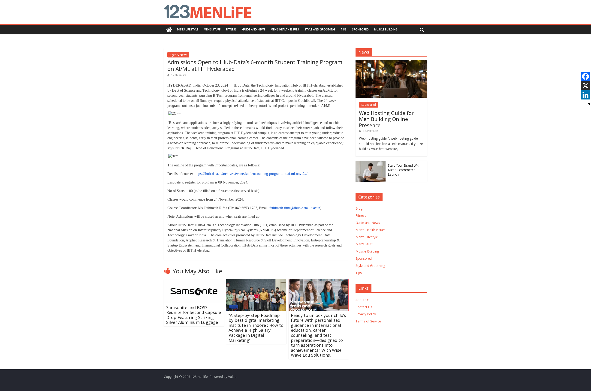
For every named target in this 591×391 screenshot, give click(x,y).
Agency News (178, 55)
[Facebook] (585, 76)
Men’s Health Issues (285, 29)
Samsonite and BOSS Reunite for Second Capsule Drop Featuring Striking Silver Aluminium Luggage (193, 315)
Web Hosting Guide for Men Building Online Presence (386, 119)
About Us (362, 300)
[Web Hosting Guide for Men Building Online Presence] (391, 62)
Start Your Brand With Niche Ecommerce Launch (404, 170)
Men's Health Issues (371, 230)
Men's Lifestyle (367, 237)
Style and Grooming (320, 29)
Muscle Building (386, 29)
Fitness (231, 29)
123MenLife (178, 75)
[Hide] (589, 104)
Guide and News (253, 29)
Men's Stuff (364, 244)
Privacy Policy (366, 314)
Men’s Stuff (212, 29)
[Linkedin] (585, 94)
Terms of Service (368, 321)
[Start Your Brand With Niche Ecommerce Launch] (371, 163)
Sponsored (360, 29)
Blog (359, 208)
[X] (585, 85)
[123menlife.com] (169, 29)
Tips (344, 29)
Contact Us (364, 307)
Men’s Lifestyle (187, 29)
